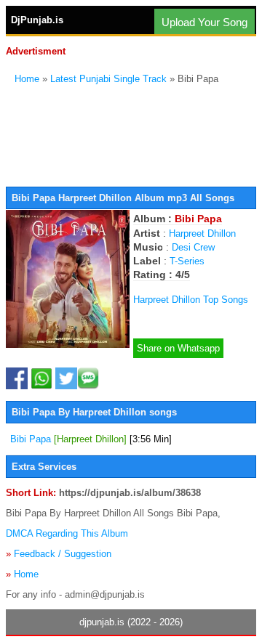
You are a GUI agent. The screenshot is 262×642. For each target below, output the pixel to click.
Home (27, 78)
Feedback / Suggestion (62, 553)
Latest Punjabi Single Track (108, 78)
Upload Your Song (204, 22)
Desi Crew (193, 247)
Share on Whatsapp (178, 348)
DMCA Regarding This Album (67, 533)
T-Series (187, 261)
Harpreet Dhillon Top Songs (190, 299)
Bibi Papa (91, 439)
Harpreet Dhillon (202, 233)
